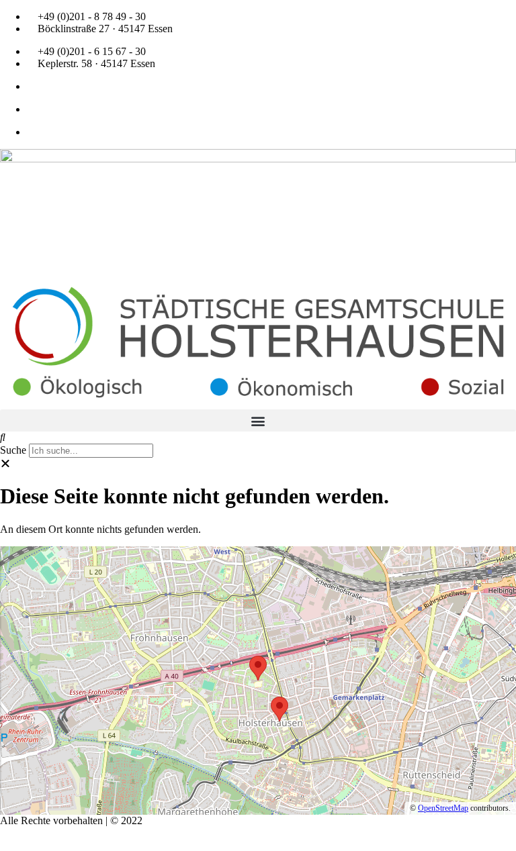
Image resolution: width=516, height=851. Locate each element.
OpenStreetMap (443, 808)
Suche (13, 450)
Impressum (27, 832)
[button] (258, 420)
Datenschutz (87, 832)
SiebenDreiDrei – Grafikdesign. (147, 844)
